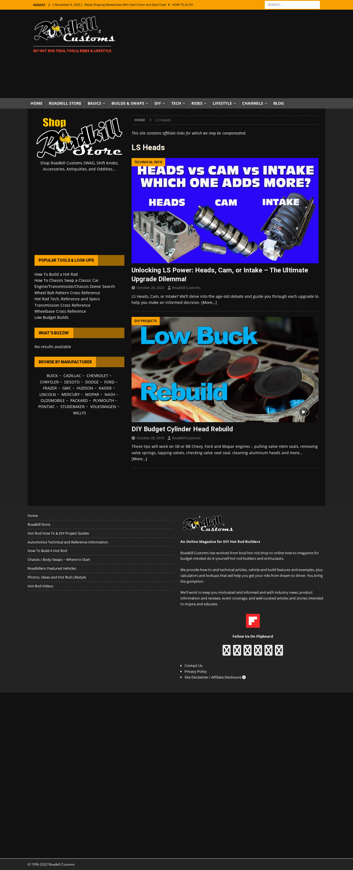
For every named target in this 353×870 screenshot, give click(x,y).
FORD (109, 382)
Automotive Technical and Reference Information (68, 542)
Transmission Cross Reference (62, 305)
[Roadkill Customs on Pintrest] (248, 652)
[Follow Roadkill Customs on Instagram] (237, 652)
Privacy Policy (195, 671)
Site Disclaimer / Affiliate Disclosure (213, 677)
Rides (196, 103)
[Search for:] (292, 4)
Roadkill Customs (186, 287)
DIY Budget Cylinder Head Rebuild (182, 429)
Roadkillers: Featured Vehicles (52, 568)
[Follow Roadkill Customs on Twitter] (268, 652)
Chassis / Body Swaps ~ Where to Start (59, 559)
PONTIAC (46, 406)
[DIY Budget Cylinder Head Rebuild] (225, 369)
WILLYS (79, 413)
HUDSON (85, 388)
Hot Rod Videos (40, 585)
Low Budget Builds (51, 317)
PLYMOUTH (103, 400)
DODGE (92, 382)
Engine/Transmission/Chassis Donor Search (74, 286)
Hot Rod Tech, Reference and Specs (67, 298)
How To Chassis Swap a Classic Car (66, 280)
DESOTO (72, 382)
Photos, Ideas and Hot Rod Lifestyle (57, 577)
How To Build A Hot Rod (47, 550)
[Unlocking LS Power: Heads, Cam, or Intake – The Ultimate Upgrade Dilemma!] (225, 210)
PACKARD (79, 400)
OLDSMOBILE (53, 400)
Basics (94, 103)
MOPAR (92, 394)
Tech (176, 103)
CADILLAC (72, 375)
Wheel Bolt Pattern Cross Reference (67, 292)
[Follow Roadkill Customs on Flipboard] (253, 624)
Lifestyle (222, 103)
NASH (110, 394)
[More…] (209, 302)
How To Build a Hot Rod (56, 274)
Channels (252, 103)
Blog (278, 103)
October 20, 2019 (150, 437)
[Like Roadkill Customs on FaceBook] (227, 652)
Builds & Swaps (127, 103)
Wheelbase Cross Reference (60, 311)
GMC (66, 388)
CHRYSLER (49, 382)
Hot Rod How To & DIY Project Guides (58, 533)
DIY (157, 103)
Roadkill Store (65, 103)
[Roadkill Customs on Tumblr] (258, 652)
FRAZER (50, 388)
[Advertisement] (224, 54)
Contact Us (193, 665)
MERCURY (70, 394)
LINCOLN (47, 394)
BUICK (52, 375)
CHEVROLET (97, 375)
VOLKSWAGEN (103, 406)
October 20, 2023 (150, 287)
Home (36, 103)
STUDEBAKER (72, 406)
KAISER (105, 388)
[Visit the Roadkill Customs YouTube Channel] (279, 652)
